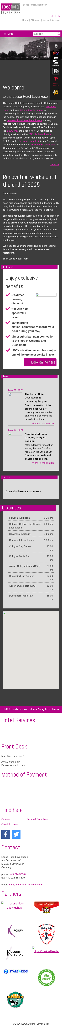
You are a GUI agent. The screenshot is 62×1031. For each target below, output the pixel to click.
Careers (5, 819)
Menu (10, 33)
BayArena (12, 130)
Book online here (43, 362)
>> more (54, 164)
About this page (51, 20)
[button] (34, 651)
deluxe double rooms (31, 110)
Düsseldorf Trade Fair (43, 144)
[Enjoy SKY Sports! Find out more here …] (55, 53)
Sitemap (35, 20)
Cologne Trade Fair (29, 141)
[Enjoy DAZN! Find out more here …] (55, 71)
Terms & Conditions (37, 819)
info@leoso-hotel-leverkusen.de (26, 884)
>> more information (43, 423)
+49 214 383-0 (18, 874)
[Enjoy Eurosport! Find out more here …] (55, 62)
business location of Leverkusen (24, 120)
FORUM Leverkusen (39, 134)
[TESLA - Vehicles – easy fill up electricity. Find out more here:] (55, 82)
